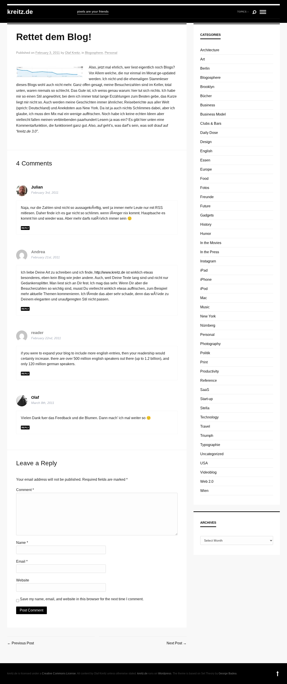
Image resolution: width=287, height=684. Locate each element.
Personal (111, 52)
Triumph (206, 435)
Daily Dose (209, 133)
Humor (205, 234)
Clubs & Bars (210, 123)
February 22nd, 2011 (46, 338)
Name (22, 543)
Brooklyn (207, 87)
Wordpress (164, 673)
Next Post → (177, 643)
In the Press (209, 252)
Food (204, 178)
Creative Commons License (59, 673)
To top (277, 673)
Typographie (210, 445)
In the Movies (210, 243)
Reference (208, 380)
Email (22, 561)
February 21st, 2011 (45, 257)
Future (205, 206)
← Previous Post (20, 643)
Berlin (205, 68)
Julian (37, 187)
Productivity (209, 371)
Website (22, 580)
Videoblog (208, 472)
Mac (203, 298)
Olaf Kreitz (72, 52)
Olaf (35, 397)
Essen (205, 160)
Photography (210, 344)
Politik (205, 353)
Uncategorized (212, 454)
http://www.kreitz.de (109, 272)
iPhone (206, 279)
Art (202, 59)
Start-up (206, 399)
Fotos (204, 188)
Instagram (208, 261)
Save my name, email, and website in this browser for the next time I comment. (82, 599)
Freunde (207, 197)
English (206, 151)
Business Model (213, 114)
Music (205, 307)
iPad (204, 270)
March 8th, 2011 (42, 403)
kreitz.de (20, 11)
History (205, 224)
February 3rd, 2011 (45, 192)
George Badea (228, 673)
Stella (204, 408)
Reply (25, 228)
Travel (205, 426)
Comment (25, 490)
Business (207, 105)
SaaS (204, 390)
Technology (209, 417)
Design (206, 142)
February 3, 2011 (47, 52)
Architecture (209, 50)
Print (204, 362)
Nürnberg (207, 325)
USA (204, 463)
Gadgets (207, 215)
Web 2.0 (206, 481)
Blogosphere (94, 52)
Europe (206, 169)
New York (208, 316)
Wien (204, 491)
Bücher (206, 96)
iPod (204, 289)
